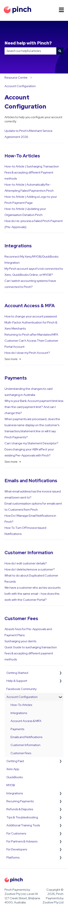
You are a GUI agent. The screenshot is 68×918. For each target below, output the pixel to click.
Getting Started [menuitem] (17, 673)
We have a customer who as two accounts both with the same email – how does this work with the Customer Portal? (32, 594)
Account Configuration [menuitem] (22, 697)
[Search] (59, 51)
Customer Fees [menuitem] (21, 753)
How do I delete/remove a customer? (30, 569)
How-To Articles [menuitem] (21, 705)
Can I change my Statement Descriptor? (31, 443)
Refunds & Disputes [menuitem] (19, 809)
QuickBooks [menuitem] (14, 777)
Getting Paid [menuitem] (15, 761)
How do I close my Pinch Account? (27, 353)
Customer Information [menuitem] (25, 745)
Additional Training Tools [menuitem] (23, 825)
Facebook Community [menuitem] (21, 689)
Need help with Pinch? (28, 43)
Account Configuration (20, 86)
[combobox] (30, 51)
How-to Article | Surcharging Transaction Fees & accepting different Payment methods (32, 172)
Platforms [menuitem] (12, 857)
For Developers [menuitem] (16, 849)
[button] (60, 673)
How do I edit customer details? (26, 563)
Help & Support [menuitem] (16, 681)
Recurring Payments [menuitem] (20, 801)
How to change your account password (31, 316)
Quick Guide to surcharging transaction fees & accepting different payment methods (31, 653)
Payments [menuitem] (17, 729)
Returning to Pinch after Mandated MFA (31, 335)
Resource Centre (16, 78)
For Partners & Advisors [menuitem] (21, 841)
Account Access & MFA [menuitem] (26, 721)
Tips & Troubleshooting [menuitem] (22, 817)
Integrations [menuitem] (19, 713)
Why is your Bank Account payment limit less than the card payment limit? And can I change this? (34, 407)
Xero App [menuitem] (12, 769)
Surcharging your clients (20, 641)
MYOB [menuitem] (10, 785)
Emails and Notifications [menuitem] (26, 737)
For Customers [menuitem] (16, 833)
